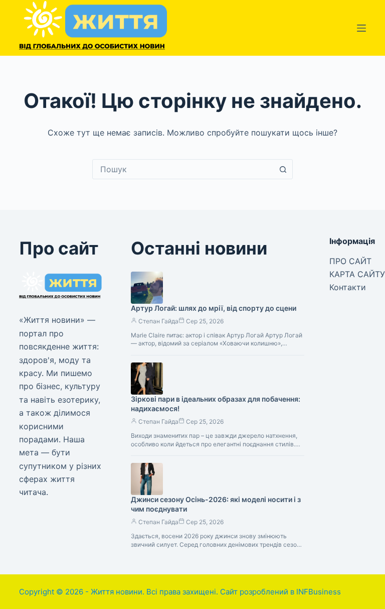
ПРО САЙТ (350, 261)
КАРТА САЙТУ (357, 274)
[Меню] (361, 28)
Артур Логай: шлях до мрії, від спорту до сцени (213, 308)
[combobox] (183, 169)
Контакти (347, 287)
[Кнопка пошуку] (282, 169)
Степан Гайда (158, 321)
